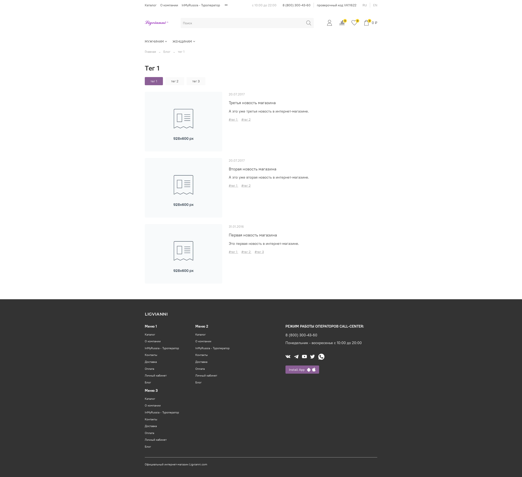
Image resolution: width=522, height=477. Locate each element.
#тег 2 (246, 119)
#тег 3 (259, 252)
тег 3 (196, 81)
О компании (169, 5)
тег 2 (174, 81)
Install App (298, 370)
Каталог (151, 5)
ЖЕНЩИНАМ (182, 41)
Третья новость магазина (252, 102)
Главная (150, 52)
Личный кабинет (156, 375)
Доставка (151, 362)
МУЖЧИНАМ (154, 41)
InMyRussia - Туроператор (201, 5)
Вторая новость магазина (252, 168)
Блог (166, 52)
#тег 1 (233, 119)
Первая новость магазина (253, 234)
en (375, 5)
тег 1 (153, 81)
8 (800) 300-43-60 (297, 5)
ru (365, 5)
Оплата (149, 369)
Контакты (151, 355)
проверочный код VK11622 (336, 5)
